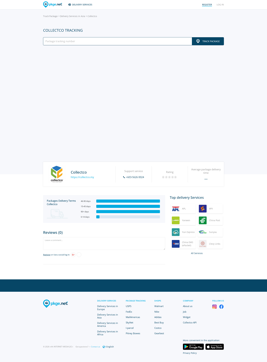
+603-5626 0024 (135, 177)
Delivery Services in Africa (107, 333)
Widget (186, 317)
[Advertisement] (133, 74)
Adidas (157, 317)
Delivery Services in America (107, 324)
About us (187, 306)
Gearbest (159, 333)
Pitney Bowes (133, 333)
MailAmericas (133, 317)
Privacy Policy (190, 353)
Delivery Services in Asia (72, 16)
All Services (197, 253)
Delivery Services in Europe (107, 308)
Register (47, 254)
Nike (156, 311)
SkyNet (129, 322)
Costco (157, 327)
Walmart (158, 306)
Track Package (50, 16)
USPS (128, 306)
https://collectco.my (82, 177)
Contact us (95, 346)
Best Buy (159, 322)
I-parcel (130, 327)
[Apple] (79, 254)
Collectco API (190, 322)
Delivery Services (82, 4)
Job (184, 311)
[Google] (73, 254)
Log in (220, 4)
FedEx (129, 311)
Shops (157, 300)
